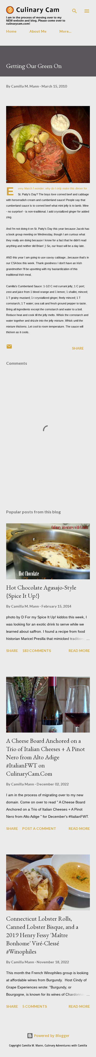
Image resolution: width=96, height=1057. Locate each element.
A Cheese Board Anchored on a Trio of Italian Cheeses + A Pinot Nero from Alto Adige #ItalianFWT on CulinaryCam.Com (45, 757)
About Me (37, 31)
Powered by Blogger (51, 1035)
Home (11, 31)
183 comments (36, 650)
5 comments (34, 1006)
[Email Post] (9, 348)
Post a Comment (39, 828)
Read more (79, 650)
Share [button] (78, 348)
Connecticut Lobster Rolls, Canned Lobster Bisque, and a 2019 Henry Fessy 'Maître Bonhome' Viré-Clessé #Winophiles (42, 935)
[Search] (74, 9)
